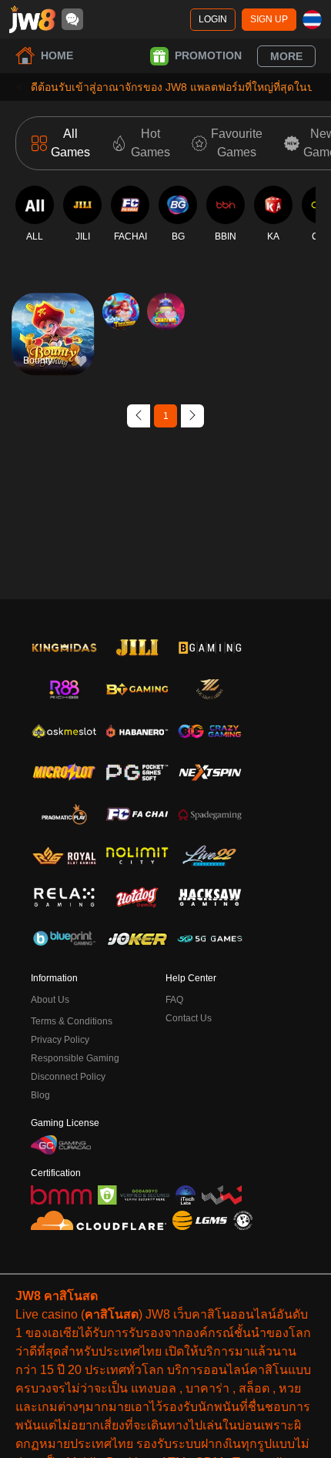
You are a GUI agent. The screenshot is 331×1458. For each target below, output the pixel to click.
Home (57, 55)
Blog (40, 1095)
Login (213, 19)
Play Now (52, 347)
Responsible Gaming (75, 1058)
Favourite (53, 311)
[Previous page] (138, 415)
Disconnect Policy (68, 1076)
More (286, 56)
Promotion (208, 55)
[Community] (72, 19)
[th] (312, 19)
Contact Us (189, 1018)
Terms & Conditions (71, 1021)
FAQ (174, 999)
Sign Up (269, 19)
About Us (50, 999)
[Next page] (192, 415)
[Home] (32, 19)
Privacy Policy (60, 1039)
